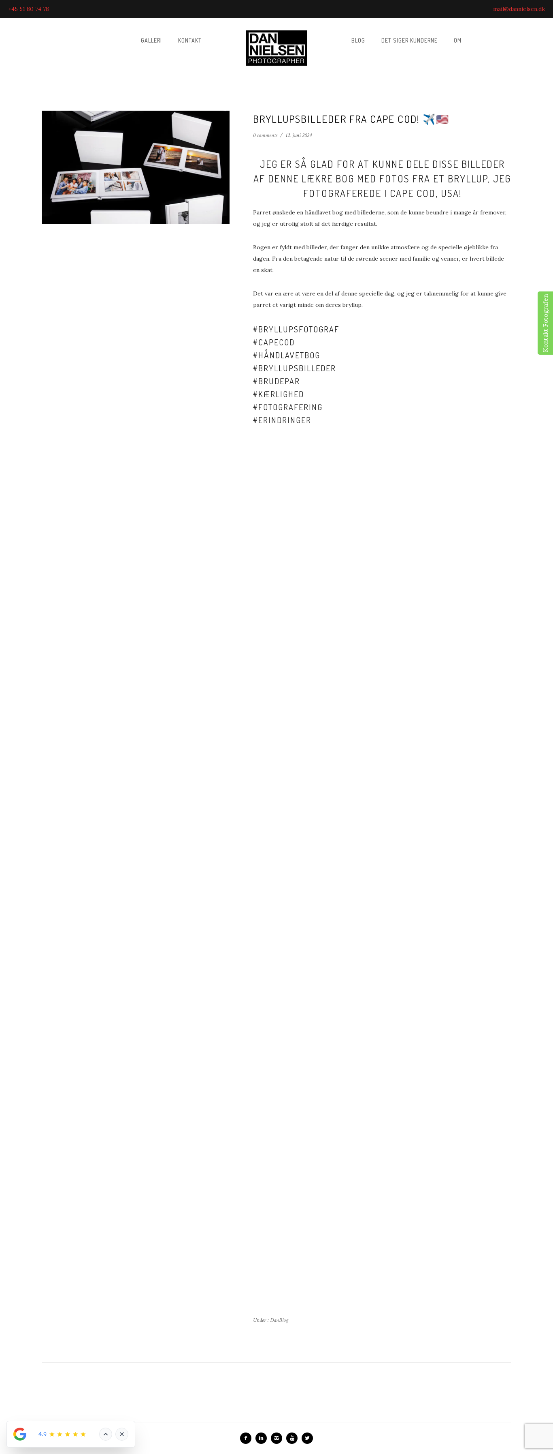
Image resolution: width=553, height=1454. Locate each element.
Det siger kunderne (409, 40)
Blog (358, 40)
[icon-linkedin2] (263, 1438)
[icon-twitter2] (307, 1438)
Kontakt (190, 40)
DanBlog (278, 1320)
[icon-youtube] (294, 1438)
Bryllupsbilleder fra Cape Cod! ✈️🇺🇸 (351, 118)
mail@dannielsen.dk (519, 9)
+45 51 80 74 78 (28, 9)
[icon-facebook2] (247, 1438)
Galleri (151, 40)
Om (458, 40)
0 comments (265, 135)
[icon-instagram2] (278, 1438)
